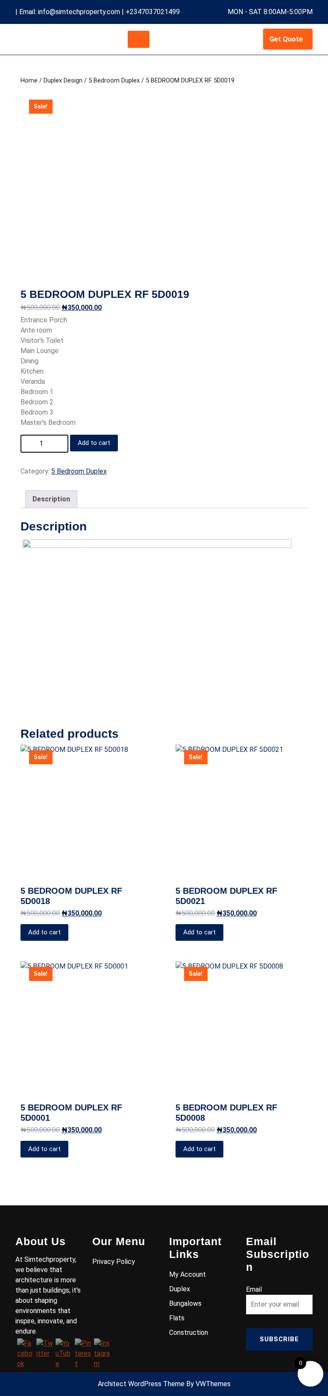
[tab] (138, 39)
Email (254, 1289)
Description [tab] (51, 499)
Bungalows (185, 1303)
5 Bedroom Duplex (114, 80)
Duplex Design (63, 80)
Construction (188, 1332)
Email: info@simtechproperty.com (69, 12)
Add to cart (94, 443)
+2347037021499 (153, 12)
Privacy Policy (113, 1262)
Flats (176, 1318)
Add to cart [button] (44, 932)
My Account (187, 1274)
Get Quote (286, 39)
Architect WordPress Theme (141, 1384)
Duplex (179, 1289)
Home (29, 80)
